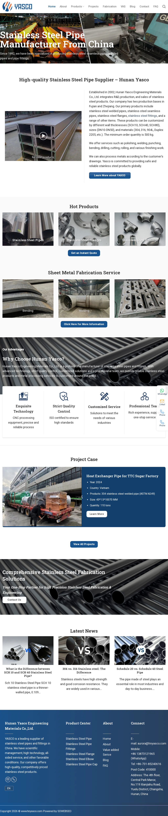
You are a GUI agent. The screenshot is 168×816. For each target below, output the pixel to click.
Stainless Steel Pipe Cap (81, 764)
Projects (93, 6)
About (63, 6)
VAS (123, 6)
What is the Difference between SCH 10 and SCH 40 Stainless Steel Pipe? (28, 672)
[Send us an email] (8, 779)
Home (51, 6)
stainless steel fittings (142, 115)
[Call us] (14, 779)
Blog (132, 6)
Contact (144, 6)
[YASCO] (17, 6)
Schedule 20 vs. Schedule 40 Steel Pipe (140, 670)
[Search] (164, 6)
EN (8, 788)
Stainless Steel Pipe (79, 738)
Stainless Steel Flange (80, 754)
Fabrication (109, 6)
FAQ (155, 6)
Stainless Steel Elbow (80, 759)
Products (76, 6)
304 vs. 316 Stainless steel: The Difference (84, 670)
